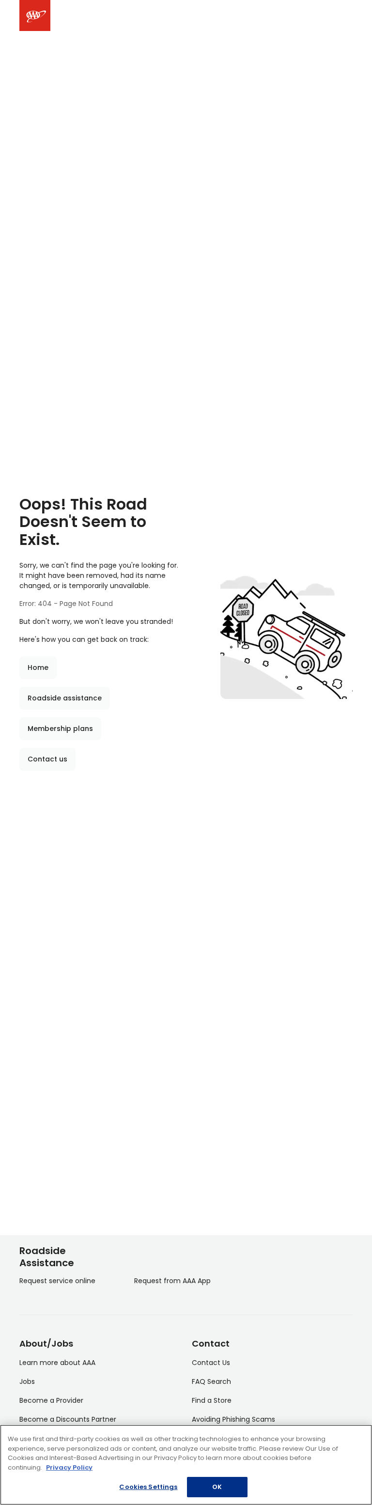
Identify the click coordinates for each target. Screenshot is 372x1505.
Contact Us (211, 1362)
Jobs (27, 1381)
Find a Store (212, 1400)
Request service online (57, 1281)
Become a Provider (51, 1400)
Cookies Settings (148, 1486)
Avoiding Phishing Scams (233, 1419)
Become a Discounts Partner (67, 1419)
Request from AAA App (172, 1281)
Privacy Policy (69, 1467)
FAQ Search (211, 1381)
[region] (186, 1465)
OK (217, 1486)
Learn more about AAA (57, 1362)
